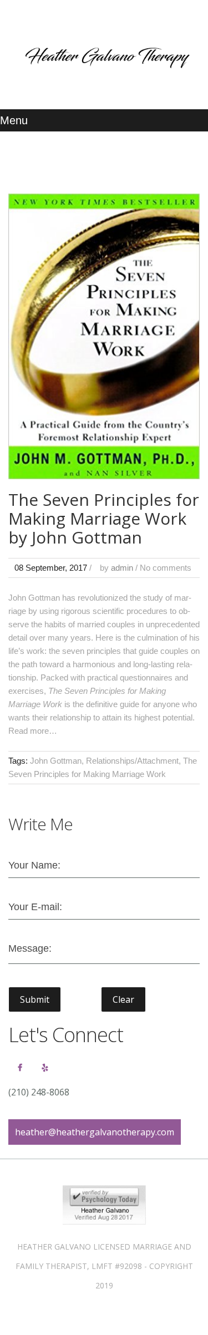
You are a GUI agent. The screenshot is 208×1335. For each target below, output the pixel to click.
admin (122, 567)
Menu (14, 120)
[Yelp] (45, 1067)
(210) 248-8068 (38, 1092)
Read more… (32, 730)
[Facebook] (20, 1067)
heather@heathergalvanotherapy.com (94, 1132)
